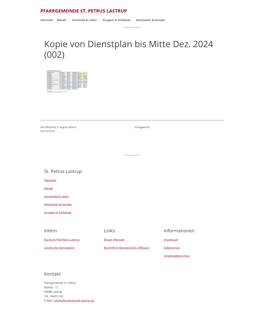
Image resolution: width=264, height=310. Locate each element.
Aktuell (48, 188)
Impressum (171, 239)
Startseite (50, 180)
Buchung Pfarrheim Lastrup (62, 239)
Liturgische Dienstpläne (59, 248)
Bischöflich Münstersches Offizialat (126, 248)
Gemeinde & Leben (56, 196)
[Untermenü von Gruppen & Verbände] (131, 20)
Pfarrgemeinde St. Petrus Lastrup (83, 11)
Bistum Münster (114, 239)
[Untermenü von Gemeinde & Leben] (98, 20)
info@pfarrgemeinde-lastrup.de (74, 300)
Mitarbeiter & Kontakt (58, 204)
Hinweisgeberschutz (177, 256)
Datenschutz (172, 248)
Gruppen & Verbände (57, 212)
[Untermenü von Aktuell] (67, 20)
